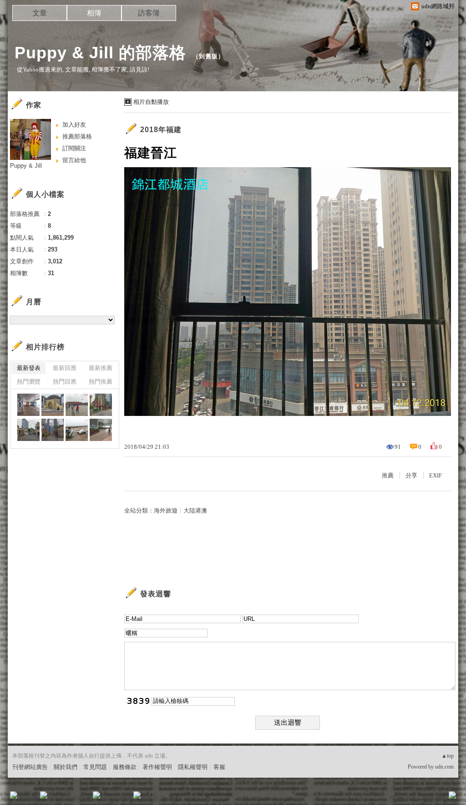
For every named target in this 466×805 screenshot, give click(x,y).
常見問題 (95, 767)
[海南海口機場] (77, 430)
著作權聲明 (157, 767)
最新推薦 (100, 367)
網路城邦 (434, 798)
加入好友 (74, 124)
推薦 (388, 475)
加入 (411, 798)
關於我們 (65, 767)
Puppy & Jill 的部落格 (100, 52)
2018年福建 (161, 129)
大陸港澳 (195, 510)
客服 (219, 767)
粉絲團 (28, 798)
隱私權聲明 (193, 767)
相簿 (94, 13)
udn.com (444, 767)
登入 (395, 798)
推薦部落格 (77, 136)
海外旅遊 (165, 510)
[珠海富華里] (101, 405)
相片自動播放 (151, 101)
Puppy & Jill (26, 165)
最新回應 (64, 367)
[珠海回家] (28, 405)
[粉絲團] (13, 795)
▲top (447, 756)
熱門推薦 (100, 381)
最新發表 (29, 367)
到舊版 (208, 56)
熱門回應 (64, 381)
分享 (411, 475)
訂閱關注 (74, 148)
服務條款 (125, 767)
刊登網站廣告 (30, 767)
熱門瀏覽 (29, 381)
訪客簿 (149, 13)
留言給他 (74, 160)
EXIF (435, 475)
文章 (39, 13)
